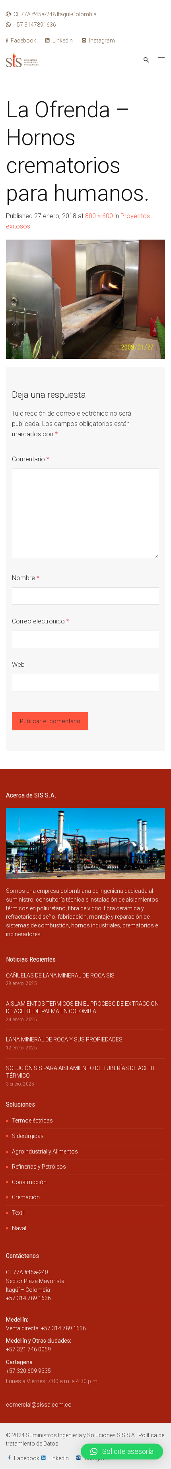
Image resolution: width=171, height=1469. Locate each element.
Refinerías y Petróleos (39, 1166)
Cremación (26, 1197)
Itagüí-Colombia (55, 14)
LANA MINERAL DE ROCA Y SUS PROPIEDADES (64, 1039)
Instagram (101, 40)
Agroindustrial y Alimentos (45, 1151)
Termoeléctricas (32, 1120)
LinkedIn (62, 40)
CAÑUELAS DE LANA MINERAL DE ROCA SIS (60, 975)
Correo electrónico (40, 621)
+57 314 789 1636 (28, 1298)
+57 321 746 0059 (28, 1349)
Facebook (23, 40)
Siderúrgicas (28, 1136)
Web (18, 664)
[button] (122, 1451)
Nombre (25, 578)
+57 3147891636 (35, 24)
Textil (18, 1213)
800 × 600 (99, 216)
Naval (19, 1228)
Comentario (30, 459)
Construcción (29, 1182)
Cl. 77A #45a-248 (27, 1272)
